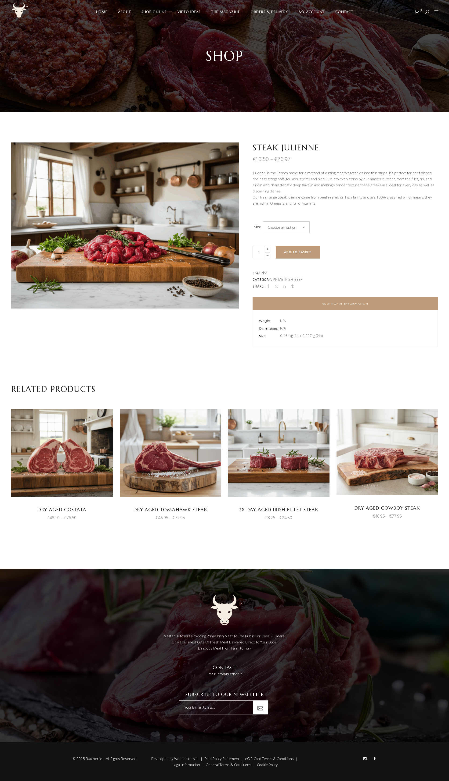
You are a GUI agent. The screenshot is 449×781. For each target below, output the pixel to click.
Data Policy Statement (221, 758)
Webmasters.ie (186, 758)
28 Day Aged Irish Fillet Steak (278, 510)
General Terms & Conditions (228, 764)
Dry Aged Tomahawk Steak (170, 510)
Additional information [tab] (345, 303)
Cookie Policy (267, 764)
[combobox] (286, 227)
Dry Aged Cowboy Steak (387, 508)
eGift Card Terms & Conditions (269, 758)
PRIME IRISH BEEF (287, 279)
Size (257, 226)
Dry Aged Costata (61, 510)
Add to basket (297, 252)
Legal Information (186, 764)
